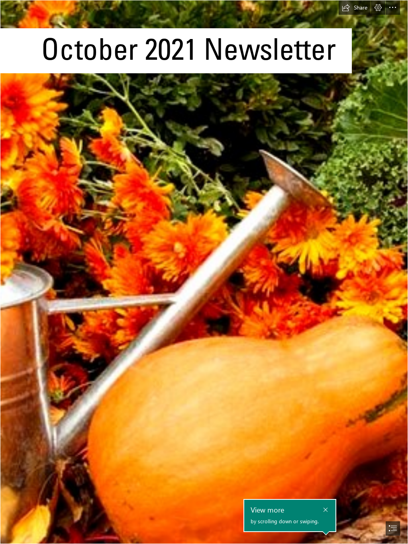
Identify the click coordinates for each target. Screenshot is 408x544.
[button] (355, 7)
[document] (204, 272)
